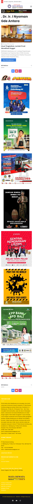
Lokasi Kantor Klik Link (6, 452)
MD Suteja (4, 44)
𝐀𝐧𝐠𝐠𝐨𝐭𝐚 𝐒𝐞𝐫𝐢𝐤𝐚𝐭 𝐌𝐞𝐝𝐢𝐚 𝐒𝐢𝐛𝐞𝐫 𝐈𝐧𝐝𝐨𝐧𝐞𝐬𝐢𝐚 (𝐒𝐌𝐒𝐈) (11, 468)
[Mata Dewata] (16, 6)
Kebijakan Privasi (5, 488)
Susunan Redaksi (5, 461)
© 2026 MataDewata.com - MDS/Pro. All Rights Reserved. (16, 496)
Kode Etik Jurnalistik (6, 486)
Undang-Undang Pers (6, 482)
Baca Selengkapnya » (8, 60)
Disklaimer (3, 490)
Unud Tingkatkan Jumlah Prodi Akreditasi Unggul (13, 47)
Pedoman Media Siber (6, 484)
